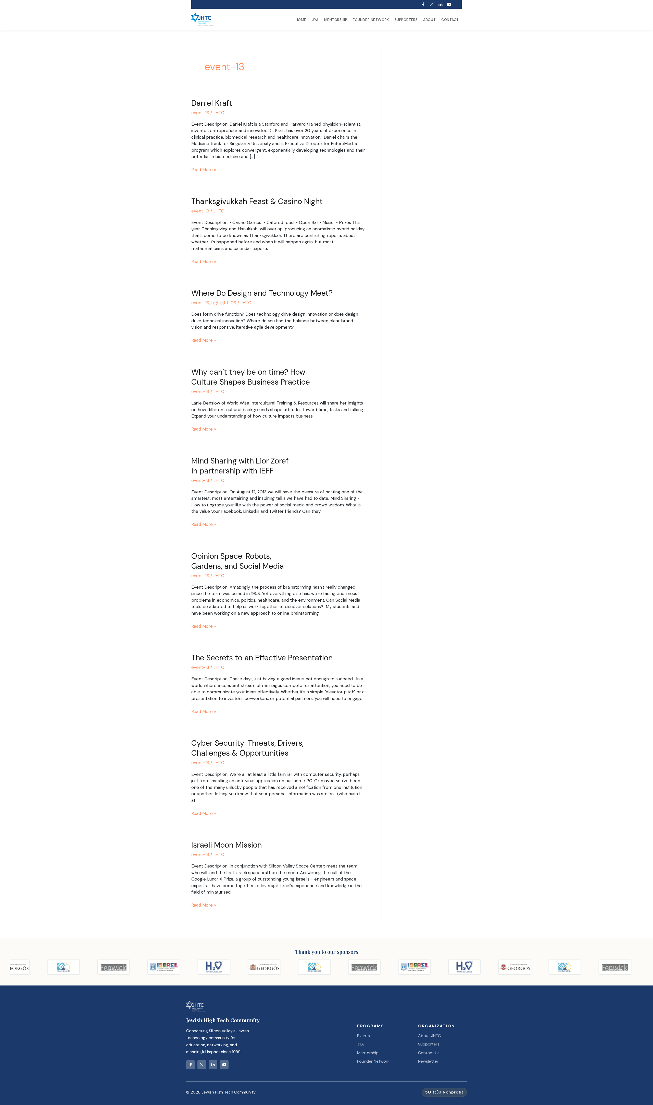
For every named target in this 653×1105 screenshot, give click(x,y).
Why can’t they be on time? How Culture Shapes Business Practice (250, 377)
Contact (450, 19)
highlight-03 (223, 302)
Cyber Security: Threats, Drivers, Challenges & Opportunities (248, 748)
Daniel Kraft (211, 103)
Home (301, 19)
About (429, 19)
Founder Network (371, 19)
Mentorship (335, 19)
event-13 (200, 112)
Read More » (203, 170)
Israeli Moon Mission (226, 845)
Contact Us (428, 1052)
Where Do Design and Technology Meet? (262, 293)
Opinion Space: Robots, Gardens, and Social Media (237, 561)
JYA (315, 19)
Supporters (406, 19)
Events (363, 1035)
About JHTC (429, 1035)
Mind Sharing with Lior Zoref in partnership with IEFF (241, 466)
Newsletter (428, 1061)
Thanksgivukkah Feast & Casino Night (257, 201)
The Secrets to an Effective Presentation (262, 658)
